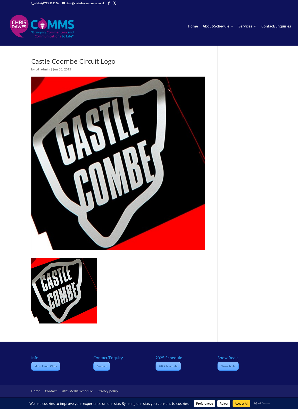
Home (193, 27)
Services (245, 27)
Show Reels (228, 366)
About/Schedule (216, 27)
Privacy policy (108, 391)
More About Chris (45, 366)
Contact (102, 366)
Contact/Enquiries (276, 27)
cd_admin (43, 69)
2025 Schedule (168, 366)
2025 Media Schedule (77, 391)
